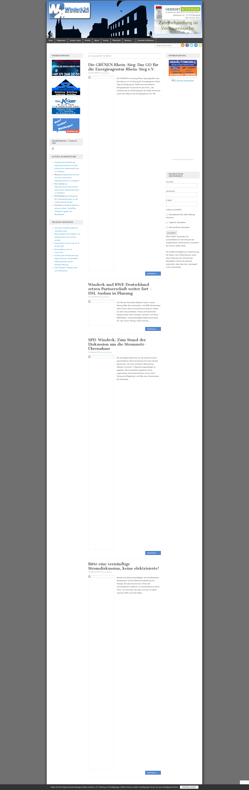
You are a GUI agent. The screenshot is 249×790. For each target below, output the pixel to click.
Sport (96, 40)
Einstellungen (189, 787)
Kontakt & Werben (146, 40)
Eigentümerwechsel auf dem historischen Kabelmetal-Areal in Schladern (66, 168)
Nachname (170, 191)
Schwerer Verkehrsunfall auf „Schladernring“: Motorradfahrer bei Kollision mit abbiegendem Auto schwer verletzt (67, 234)
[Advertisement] (182, 121)
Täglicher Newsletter (177, 222)
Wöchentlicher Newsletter (179, 227)
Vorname (169, 182)
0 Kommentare (104, 297)
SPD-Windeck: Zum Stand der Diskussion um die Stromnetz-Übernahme (117, 344)
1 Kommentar (104, 73)
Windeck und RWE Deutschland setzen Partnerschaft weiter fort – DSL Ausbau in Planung (120, 289)
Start (51, 40)
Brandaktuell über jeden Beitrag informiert (180, 216)
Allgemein (61, 40)
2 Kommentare (107, 352)
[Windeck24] (124, 19)
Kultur (106, 40)
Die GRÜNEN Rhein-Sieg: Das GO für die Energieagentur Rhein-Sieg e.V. (123, 67)
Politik (87, 40)
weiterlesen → (152, 273)
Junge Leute (75, 40)
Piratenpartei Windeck (63, 162)
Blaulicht (117, 40)
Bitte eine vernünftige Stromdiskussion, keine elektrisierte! (123, 566)
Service (128, 40)
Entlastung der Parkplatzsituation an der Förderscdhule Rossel (66, 199)
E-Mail (169, 200)
